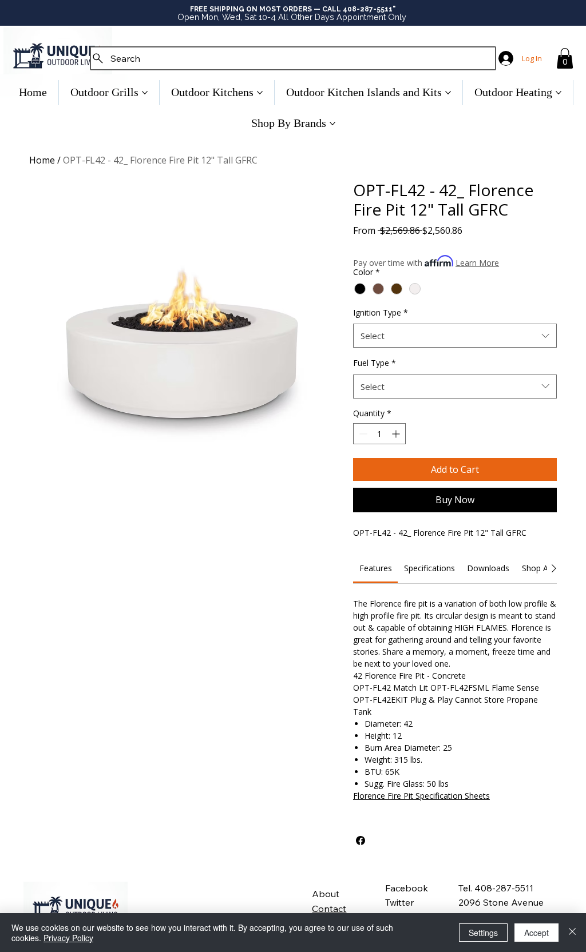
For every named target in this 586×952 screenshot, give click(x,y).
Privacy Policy (68, 937)
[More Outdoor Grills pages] (145, 92)
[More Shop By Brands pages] (332, 123)
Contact (329, 908)
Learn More (477, 262)
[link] (375, 568)
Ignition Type (380, 312)
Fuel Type (374, 362)
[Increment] (397, 434)
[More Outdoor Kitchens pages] (260, 92)
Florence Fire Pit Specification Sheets (421, 795)
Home (42, 160)
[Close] (572, 932)
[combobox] (455, 336)
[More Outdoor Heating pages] (558, 92)
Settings (483, 932)
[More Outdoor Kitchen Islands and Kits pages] (448, 92)
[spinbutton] (379, 434)
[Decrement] (362, 434)
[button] (564, 58)
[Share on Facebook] (360, 840)
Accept (536, 932)
